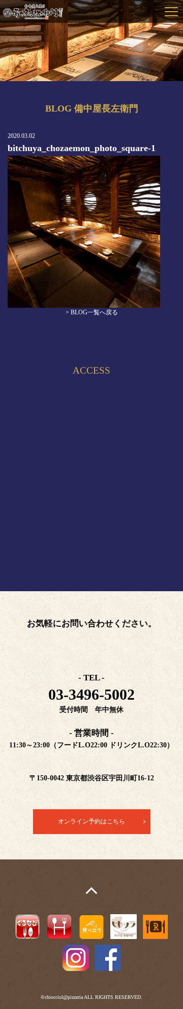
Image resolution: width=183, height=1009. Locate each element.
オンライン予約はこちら (91, 821)
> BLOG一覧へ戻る (92, 312)
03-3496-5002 (91, 694)
